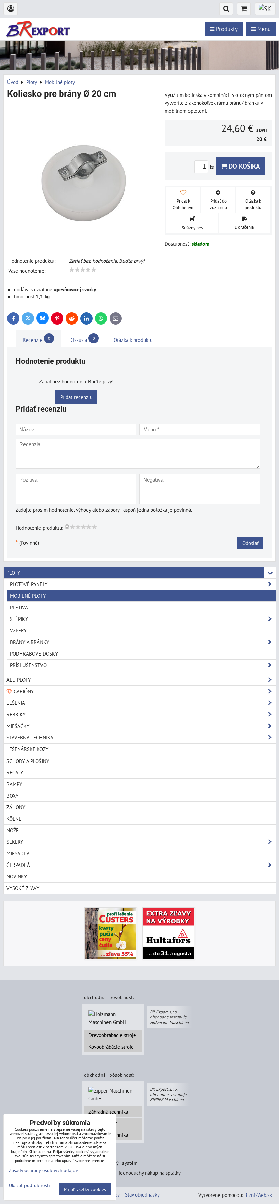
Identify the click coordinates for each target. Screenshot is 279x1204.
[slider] (82, 270)
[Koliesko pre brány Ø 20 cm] (83, 175)
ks (212, 167)
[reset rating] (67, 526)
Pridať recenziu (76, 397)
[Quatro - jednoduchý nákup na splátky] (138, 1173)
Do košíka (243, 166)
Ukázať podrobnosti (29, 1185)
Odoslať (250, 543)
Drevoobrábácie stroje (112, 1035)
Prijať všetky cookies (85, 1189)
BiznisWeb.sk (258, 1194)
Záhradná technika (108, 1111)
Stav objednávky (142, 1194)
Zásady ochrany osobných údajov (43, 1170)
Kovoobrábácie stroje (111, 1046)
